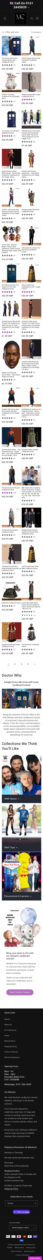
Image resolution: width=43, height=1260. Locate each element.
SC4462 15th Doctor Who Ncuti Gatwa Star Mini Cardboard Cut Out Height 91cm (10, 412)
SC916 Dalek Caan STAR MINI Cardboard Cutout (30, 567)
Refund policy (19, 1247)
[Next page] (34, 664)
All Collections (10, 1030)
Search (7, 1019)
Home (6, 1036)
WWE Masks (10, 799)
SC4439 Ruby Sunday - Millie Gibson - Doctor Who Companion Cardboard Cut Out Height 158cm (11, 174)
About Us (8, 1025)
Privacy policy (31, 1247)
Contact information (23, 1255)
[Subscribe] (35, 1203)
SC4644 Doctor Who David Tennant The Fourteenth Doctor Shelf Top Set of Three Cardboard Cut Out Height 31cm (31, 135)
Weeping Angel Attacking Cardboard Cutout (30, 210)
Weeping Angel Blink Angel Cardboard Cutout (31, 95)
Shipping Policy (10, 1047)
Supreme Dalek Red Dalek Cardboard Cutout (11, 645)
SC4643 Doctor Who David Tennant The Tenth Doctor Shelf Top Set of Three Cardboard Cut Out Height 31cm (11, 325)
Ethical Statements (12, 1057)
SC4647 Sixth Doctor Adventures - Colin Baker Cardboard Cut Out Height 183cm (30, 174)
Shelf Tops (9, 847)
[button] (4, 18)
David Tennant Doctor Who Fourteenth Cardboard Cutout (31, 60)
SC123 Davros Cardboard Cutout (30, 645)
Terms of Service (11, 1052)
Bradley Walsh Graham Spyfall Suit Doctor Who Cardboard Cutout (30, 532)
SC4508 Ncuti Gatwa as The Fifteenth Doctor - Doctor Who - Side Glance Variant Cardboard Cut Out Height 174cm (31, 413)
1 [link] (8, 664)
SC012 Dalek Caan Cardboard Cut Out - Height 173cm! (31, 287)
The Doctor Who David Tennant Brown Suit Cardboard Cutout (9, 60)
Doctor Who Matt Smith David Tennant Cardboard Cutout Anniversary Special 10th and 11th (31, 605)
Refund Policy (9, 1041)
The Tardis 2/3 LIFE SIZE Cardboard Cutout (10, 132)
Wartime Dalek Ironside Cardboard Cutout (30, 450)
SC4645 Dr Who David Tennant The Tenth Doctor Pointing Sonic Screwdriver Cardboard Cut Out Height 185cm (31, 325)
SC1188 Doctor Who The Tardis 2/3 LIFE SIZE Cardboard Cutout (10, 287)
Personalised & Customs (16, 896)
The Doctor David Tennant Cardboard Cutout (11, 489)
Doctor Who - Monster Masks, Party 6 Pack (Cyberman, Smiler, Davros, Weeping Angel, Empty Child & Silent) (11, 248)
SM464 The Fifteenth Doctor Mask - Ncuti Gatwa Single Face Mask (11, 374)
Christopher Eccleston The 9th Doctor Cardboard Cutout (31, 250)
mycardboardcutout (20, 1245)
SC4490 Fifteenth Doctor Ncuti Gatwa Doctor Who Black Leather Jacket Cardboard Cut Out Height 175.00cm (30, 365)
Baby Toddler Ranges (20, 992)
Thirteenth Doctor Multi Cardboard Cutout (10, 531)
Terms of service (16, 1251)
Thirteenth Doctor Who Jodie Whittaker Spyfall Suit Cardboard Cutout (11, 568)
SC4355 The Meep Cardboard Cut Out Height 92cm (10, 96)
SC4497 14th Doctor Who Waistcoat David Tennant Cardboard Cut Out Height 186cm (10, 212)
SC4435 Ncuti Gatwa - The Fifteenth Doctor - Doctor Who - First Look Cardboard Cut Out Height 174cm (11, 452)
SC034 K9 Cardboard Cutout (11, 603)
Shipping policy (29, 1251)
